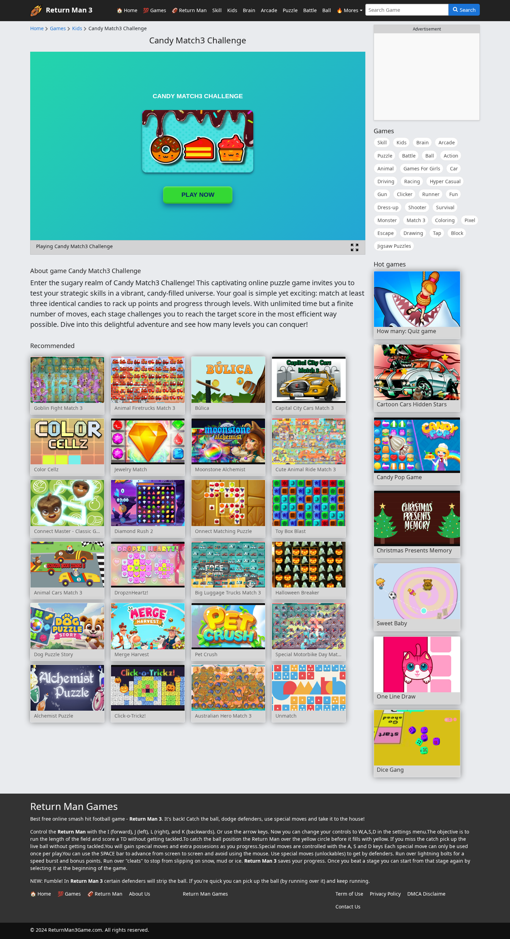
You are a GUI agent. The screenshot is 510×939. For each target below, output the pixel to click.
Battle (310, 10)
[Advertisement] (426, 76)
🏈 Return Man (189, 10)
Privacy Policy (385, 893)
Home (37, 28)
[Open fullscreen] (354, 247)
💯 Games (154, 10)
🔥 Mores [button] (347, 10)
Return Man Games (205, 893)
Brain (249, 10)
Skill (217, 10)
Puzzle (290, 10)
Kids (232, 10)
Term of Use (349, 893)
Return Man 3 (69, 10)
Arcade (269, 10)
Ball (326, 10)
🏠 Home (127, 10)
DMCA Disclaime (426, 893)
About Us (139, 893)
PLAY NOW (197, 194)
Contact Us (347, 906)
